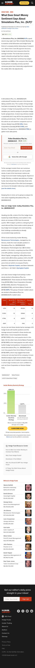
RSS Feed (8, 616)
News (11, 12)
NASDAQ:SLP (6, 375)
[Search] (32, 3)
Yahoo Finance (15, 375)
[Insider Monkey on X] (23, 611)
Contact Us (5, 633)
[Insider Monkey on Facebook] (19, 611)
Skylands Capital (14, 265)
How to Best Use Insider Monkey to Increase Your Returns (16, 451)
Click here (13, 164)
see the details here (8, 188)
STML (27, 129)
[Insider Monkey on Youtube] (28, 611)
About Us (5, 626)
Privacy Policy (6, 642)
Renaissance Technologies (10, 240)
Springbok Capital (23, 268)
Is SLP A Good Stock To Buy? (9, 378)
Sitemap (4, 636)
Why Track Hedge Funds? (13, 455)
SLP (25, 38)
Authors (4, 630)
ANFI (7, 290)
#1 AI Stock (24, 3)
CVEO (22, 126)
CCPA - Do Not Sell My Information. (13, 652)
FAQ (3, 648)
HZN (20, 124)
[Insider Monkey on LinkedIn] (31, 611)
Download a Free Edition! (13, 459)
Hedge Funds (5, 12)
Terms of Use (6, 645)
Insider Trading (7, 623)
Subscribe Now (17, 428)
